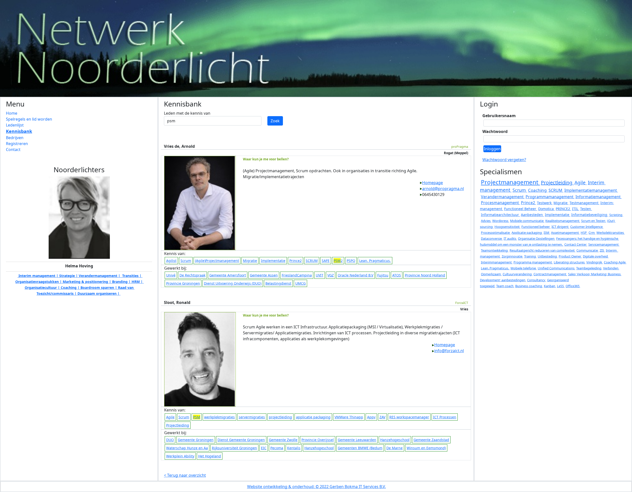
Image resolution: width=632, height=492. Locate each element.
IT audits (510, 238)
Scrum (185, 260)
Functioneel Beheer (520, 208)
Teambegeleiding (589, 268)
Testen (586, 208)
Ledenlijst (15, 125)
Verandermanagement (503, 196)
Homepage (432, 182)
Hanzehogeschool (395, 439)
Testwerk (545, 202)
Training (530, 256)
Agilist (171, 260)
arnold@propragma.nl (443, 188)
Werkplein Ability (180, 456)
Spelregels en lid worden (29, 119)
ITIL (575, 208)
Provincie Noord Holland (425, 275)
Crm (592, 232)
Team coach (505, 286)
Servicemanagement (603, 244)
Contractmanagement (550, 274)
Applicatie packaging (527, 232)
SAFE (326, 260)
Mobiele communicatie (527, 220)
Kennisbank (19, 131)
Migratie (250, 260)
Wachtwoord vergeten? (504, 159)
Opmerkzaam (491, 274)
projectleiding (280, 417)
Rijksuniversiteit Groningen (234, 448)
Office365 (573, 286)
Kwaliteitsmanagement (562, 220)
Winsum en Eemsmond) (426, 448)
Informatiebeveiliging (589, 214)
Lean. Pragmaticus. (375, 260)
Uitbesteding (548, 256)
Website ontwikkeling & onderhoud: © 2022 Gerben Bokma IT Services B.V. (316, 486)
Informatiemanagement (598, 196)
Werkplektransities (610, 232)
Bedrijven (14, 137)
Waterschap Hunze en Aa (187, 448)
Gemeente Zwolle (283, 439)
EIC (263, 448)
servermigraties (252, 417)
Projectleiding (177, 425)
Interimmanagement (497, 262)
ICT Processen (444, 417)
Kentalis (293, 448)
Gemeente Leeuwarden (357, 439)
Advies (486, 220)
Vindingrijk (594, 262)
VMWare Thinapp (349, 417)
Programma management (533, 262)
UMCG (300, 283)
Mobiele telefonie (524, 268)
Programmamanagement (550, 196)
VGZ (330, 275)
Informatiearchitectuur (500, 214)
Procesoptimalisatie (496, 232)
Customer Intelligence (586, 226)
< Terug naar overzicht (185, 475)
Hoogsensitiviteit (507, 226)
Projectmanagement (510, 182)
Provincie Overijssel (317, 439)
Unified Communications (556, 268)
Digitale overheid (596, 256)
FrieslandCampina (297, 275)
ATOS (396, 275)
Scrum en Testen (593, 220)
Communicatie (587, 250)
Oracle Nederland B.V (355, 275)
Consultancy (536, 280)
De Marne (394, 448)
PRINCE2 (563, 208)
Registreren (17, 143)
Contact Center (575, 244)
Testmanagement (584, 202)
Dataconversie (492, 238)
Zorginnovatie (512, 256)
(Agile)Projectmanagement (217, 260)
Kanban (550, 286)
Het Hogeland (209, 456)
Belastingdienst (278, 283)
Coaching (538, 190)
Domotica (546, 208)
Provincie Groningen (183, 283)
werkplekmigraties (219, 417)
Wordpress (500, 220)
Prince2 (295, 260)
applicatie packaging (313, 417)
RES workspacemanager (409, 417)
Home (11, 113)
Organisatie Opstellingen (536, 238)
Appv (371, 417)
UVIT (319, 275)
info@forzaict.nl (449, 350)
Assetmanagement (565, 232)
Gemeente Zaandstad (431, 439)
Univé (171, 275)
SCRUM (312, 260)
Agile (170, 417)
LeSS (561, 286)
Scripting (616, 215)
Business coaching (529, 286)
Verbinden (611, 268)
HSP (584, 232)
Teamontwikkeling (495, 250)
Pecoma (276, 448)
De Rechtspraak (192, 275)
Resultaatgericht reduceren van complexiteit (542, 250)
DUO (170, 439)
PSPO (351, 260)
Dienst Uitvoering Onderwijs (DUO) (232, 283)
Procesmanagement (500, 202)
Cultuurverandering (518, 274)
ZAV (382, 417)
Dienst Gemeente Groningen (241, 439)
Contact (13, 149)
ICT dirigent (560, 226)
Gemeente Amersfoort (227, 275)
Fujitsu (382, 275)
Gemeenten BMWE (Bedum (360, 448)
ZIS (602, 250)
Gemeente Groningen (196, 439)
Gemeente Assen (264, 275)
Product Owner (570, 256)
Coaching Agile (615, 262)
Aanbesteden (532, 214)
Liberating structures (569, 262)
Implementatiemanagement (591, 190)
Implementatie (273, 260)
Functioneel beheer (536, 226)
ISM (547, 232)
